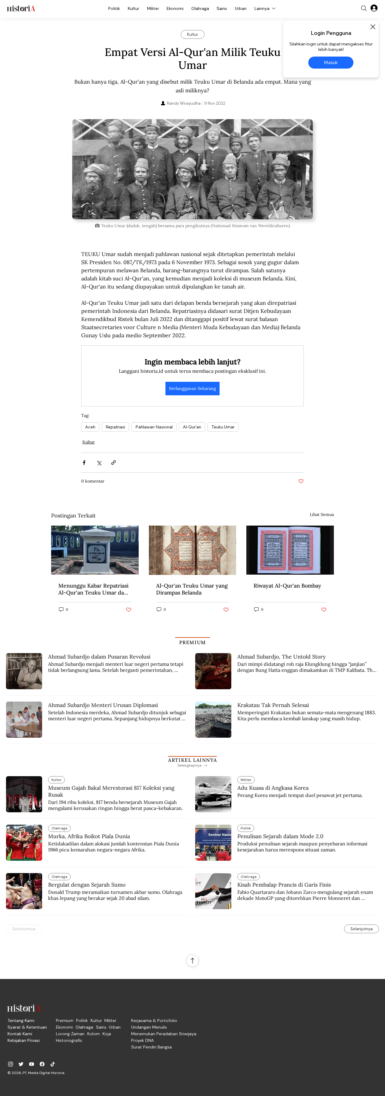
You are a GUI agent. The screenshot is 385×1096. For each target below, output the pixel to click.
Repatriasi (115, 427)
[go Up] (192, 960)
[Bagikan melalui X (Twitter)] (99, 462)
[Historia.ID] (21, 8)
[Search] (364, 8)
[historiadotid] (10, 1064)
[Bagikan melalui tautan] (113, 462)
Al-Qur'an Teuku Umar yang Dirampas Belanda (192, 589)
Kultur (88, 442)
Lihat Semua (322, 514)
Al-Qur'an (192, 427)
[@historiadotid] (31, 1064)
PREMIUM (192, 642)
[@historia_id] (21, 1064)
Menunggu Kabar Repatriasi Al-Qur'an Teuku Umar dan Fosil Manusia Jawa (93, 589)
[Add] (192, 169)
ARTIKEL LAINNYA (192, 760)
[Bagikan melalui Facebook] (84, 462)
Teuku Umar (223, 427)
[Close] (372, 26)
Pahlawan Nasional (154, 427)
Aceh (90, 427)
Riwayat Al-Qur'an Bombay (287, 585)
